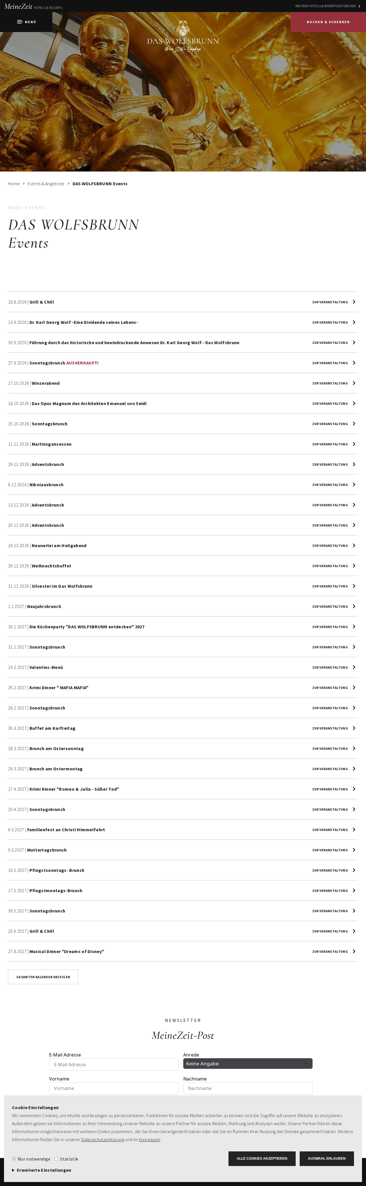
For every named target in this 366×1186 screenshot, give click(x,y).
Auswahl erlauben (327, 1159)
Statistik (69, 1159)
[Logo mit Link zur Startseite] (183, 41)
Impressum (149, 1139)
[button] (26, 22)
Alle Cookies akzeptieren (262, 1159)
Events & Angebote (46, 183)
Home (14, 183)
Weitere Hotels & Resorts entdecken (325, 6)
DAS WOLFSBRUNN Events (100, 183)
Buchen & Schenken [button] (328, 22)
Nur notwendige (34, 1159)
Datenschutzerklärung (102, 1139)
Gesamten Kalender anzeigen (43, 977)
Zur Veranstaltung (330, 302)
